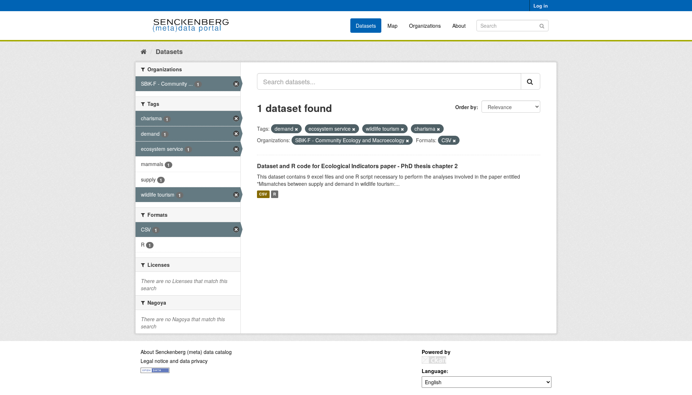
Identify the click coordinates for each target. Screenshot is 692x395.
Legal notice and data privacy (174, 360)
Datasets (366, 25)
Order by (465, 107)
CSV (263, 194)
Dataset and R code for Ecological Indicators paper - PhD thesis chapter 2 (357, 166)
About (459, 25)
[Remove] (296, 129)
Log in (540, 5)
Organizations (425, 25)
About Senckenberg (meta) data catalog (186, 351)
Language (434, 370)
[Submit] (542, 25)
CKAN (434, 360)
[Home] (144, 51)
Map (392, 25)
